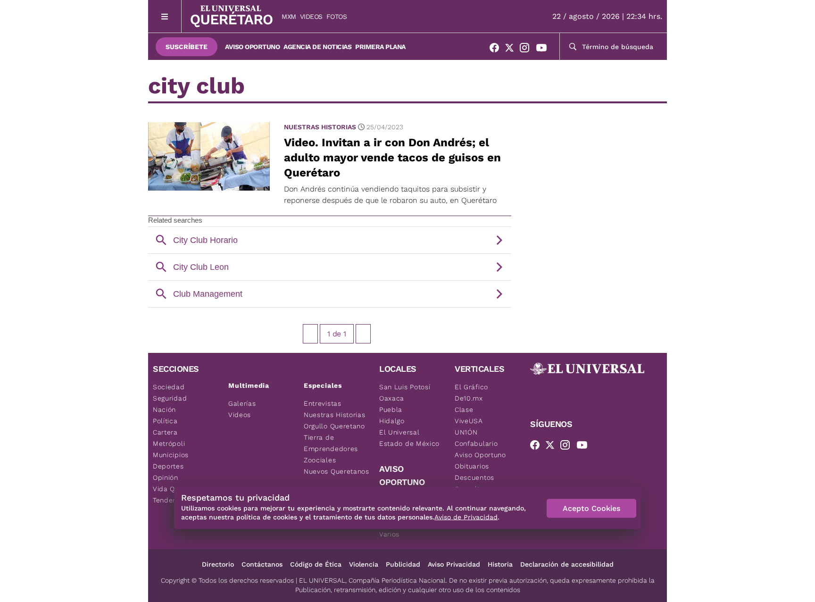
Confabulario (476, 443)
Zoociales (320, 460)
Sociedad (169, 387)
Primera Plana (380, 46)
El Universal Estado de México (409, 437)
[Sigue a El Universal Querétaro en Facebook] (497, 49)
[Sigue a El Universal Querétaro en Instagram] (527, 49)
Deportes (168, 466)
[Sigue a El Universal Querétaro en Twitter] (512, 49)
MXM (289, 16)
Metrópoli (169, 443)
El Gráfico (471, 387)
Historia (500, 564)
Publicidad (403, 564)
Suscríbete (187, 46)
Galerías (242, 403)
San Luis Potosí (405, 387)
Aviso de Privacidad (466, 517)
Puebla (390, 409)
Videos (311, 16)
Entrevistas (322, 403)
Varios (389, 534)
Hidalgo (392, 421)
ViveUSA (469, 421)
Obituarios (472, 466)
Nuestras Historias (320, 127)
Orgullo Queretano (334, 426)
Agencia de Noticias (317, 46)
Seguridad (170, 398)
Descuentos (474, 477)
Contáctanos (262, 564)
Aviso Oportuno (252, 46)
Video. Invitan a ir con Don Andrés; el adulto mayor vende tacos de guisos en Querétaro (392, 157)
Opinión (165, 477)
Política (165, 421)
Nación (164, 409)
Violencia (363, 564)
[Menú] (165, 16)
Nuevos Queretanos (336, 471)
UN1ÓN (466, 432)
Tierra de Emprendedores (331, 443)
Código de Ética (315, 564)
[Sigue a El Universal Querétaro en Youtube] (544, 49)
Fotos (336, 16)
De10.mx (469, 398)
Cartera (165, 432)
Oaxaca (391, 398)
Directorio (218, 564)
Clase (464, 409)
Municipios (171, 455)
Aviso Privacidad (454, 564)
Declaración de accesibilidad (567, 564)
